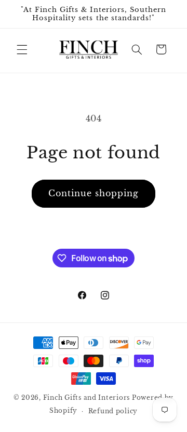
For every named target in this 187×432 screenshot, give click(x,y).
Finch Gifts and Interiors (86, 397)
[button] (22, 49)
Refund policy (113, 411)
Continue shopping (93, 193)
